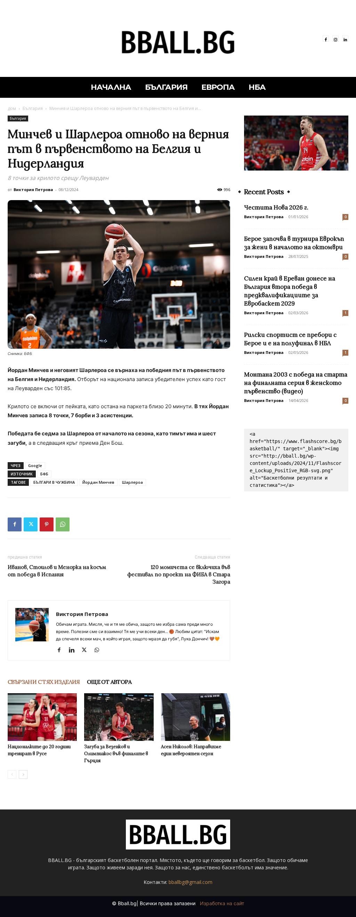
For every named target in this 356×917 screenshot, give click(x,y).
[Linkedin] (345, 38)
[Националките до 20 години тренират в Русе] (42, 717)
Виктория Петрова (33, 189)
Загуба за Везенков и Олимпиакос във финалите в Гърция (116, 754)
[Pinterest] (47, 524)
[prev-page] (12, 774)
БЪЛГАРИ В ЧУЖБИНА (54, 482)
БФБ (44, 473)
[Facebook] (326, 38)
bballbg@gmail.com (190, 882)
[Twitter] (31, 524)
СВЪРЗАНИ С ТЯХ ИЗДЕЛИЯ (44, 681)
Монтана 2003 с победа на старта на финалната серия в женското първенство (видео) (295, 383)
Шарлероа (132, 482)
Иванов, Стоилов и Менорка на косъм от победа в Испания (57, 571)
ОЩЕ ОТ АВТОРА (109, 681)
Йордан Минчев (98, 482)
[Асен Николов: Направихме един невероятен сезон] (195, 717)
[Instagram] (335, 38)
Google (35, 465)
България (33, 108)
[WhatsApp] (63, 524)
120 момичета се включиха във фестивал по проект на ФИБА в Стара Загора (178, 574)
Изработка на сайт (222, 903)
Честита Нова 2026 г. (276, 207)
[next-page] (23, 774)
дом (12, 108)
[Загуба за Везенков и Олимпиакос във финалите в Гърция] (118, 717)
